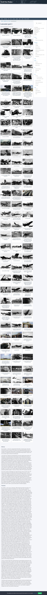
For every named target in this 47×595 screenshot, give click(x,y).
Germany (5, 18)
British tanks (37, 70)
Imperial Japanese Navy (39, 63)
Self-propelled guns (38, 92)
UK (8, 18)
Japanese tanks (38, 65)
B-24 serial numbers (39, 77)
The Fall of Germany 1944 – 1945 (40, 54)
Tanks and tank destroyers (39, 82)
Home (2, 18)
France (14, 18)
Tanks (36, 38)
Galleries (5, 21)
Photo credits (26, 18)
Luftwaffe (37, 45)
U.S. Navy (37, 85)
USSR (22, 18)
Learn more (35, 593)
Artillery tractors (38, 90)
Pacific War (37, 83)
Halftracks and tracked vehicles (40, 50)
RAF (9, 21)
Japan (17, 18)
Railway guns (37, 56)
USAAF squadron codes (40, 78)
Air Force (37, 75)
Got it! (40, 593)
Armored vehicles (38, 48)
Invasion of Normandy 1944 (39, 40)
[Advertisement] (23, 10)
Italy (19, 18)
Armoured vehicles (38, 68)
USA (11, 18)
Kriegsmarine (37, 51)
